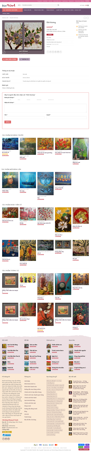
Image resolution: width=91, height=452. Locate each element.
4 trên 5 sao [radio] (34, 99)
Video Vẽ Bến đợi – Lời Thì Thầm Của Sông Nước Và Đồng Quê (80, 419)
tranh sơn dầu (50, 430)
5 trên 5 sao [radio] (45, 99)
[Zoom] (4, 52)
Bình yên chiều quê (51, 380)
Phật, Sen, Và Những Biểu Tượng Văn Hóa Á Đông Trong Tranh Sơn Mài (80, 401)
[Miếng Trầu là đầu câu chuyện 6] (63, 310)
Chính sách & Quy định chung (32, 392)
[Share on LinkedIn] (58, 52)
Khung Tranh (6, 13)
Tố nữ (21, 285)
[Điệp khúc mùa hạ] (81, 279)
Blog (25, 411)
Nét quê (75, 258)
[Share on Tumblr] (61, 52)
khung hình (59, 401)
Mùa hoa (63, 410)
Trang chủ (39, 1)
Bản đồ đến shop (57, 1)
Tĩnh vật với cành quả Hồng (44, 152)
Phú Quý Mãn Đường (56, 412)
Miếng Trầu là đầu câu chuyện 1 (10, 320)
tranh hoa (58, 419)
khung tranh (59, 403)
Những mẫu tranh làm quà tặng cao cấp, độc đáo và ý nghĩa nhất (80, 407)
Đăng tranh (71, 1)
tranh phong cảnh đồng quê (53, 425)
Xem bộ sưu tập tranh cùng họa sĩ (54, 42)
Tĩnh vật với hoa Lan (7, 220)
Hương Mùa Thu (59, 251)
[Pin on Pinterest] (55, 52)
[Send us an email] (88, 1)
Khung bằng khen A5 (52, 398)
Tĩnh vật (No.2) (6, 259)
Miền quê (22, 157)
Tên (5, 115)
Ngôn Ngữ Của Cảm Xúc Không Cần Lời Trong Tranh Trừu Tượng (79, 387)
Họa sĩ (53, 389)
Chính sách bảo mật (30, 403)
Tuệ (38, 198)
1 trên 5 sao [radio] (7, 99)
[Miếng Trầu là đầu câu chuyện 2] (10, 280)
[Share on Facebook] (48, 52)
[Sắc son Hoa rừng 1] (28, 309)
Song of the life (59, 188)
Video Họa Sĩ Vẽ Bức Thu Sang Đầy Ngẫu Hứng (80, 424)
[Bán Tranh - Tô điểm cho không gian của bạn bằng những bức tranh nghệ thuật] (8, 5)
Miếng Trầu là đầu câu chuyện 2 (10, 291)
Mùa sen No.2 (58, 235)
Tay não (57, 297)
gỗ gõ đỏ (62, 385)
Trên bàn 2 (40, 297)
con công (59, 380)
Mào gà (57, 410)
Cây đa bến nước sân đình (52, 385)
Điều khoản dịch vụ (29, 384)
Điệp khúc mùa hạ (77, 287)
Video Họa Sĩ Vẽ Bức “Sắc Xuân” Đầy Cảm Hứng (80, 429)
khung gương (61, 398)
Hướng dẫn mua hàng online (32, 389)
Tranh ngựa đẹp (50, 423)
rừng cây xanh (50, 416)
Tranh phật (49, 427)
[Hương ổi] (81, 314)
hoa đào (49, 389)
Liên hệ (50, 1)
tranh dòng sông (51, 419)
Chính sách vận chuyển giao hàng (34, 395)
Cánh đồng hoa (50, 383)
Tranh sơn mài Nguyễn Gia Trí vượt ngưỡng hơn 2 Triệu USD (80, 413)
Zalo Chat (81, 444)
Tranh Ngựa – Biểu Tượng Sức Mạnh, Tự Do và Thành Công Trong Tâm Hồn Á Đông (80, 394)
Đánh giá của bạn (9, 97)
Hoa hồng (54, 387)
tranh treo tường (58, 430)
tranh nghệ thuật (59, 421)
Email (48, 115)
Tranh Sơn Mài (50, 10)
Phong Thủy (78, 10)
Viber (87, 444)
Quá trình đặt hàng (29, 400)
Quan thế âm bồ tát (58, 414)
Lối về (39, 253)
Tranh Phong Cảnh (39, 10)
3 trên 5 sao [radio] (24, 99)
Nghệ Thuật (59, 10)
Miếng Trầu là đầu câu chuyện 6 (63, 320)
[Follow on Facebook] (85, 1)
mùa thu (49, 412)
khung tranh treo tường (52, 407)
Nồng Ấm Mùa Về (77, 226)
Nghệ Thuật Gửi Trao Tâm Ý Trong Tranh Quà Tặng (80, 433)
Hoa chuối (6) (23, 263)
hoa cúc (48, 387)
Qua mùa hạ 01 (41, 328)
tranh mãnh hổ (50, 421)
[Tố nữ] (28, 278)
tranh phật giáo (57, 427)
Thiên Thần (5, 190)
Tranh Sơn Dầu (27, 10)
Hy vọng (22, 191)
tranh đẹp (56, 432)
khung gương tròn (51, 401)
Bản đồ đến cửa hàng (30, 419)
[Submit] (58, 5)
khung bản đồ (59, 389)
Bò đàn (21, 223)
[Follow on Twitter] (86, 1)
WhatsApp (81, 447)
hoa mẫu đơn (60, 387)
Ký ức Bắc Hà (5, 152)
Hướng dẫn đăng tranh (30, 408)
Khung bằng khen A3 (52, 394)
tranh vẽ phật (50, 432)
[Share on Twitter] (50, 52)
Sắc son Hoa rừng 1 (25, 319)
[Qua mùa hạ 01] (45, 314)
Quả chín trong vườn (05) (44, 223)
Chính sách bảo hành (30, 397)
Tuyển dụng (64, 1)
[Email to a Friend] (53, 52)
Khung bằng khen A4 (52, 396)
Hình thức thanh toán (30, 386)
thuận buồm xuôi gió (59, 416)
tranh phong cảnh (60, 423)
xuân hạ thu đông (51, 434)
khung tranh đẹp (51, 410)
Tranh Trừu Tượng (69, 10)
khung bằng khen (51, 392)
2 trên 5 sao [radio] (15, 99)
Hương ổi (75, 327)
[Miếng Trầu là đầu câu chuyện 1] (10, 310)
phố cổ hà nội (50, 414)
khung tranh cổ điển (51, 405)
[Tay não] (63, 284)
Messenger (86, 447)
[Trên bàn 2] (45, 284)
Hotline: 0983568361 (84, 449)
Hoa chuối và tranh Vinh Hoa (63, 152)
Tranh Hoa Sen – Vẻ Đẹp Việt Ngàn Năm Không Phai (80, 382)
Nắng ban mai (76, 162)
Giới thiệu (45, 1)
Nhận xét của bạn (9, 102)
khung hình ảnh (50, 403)
